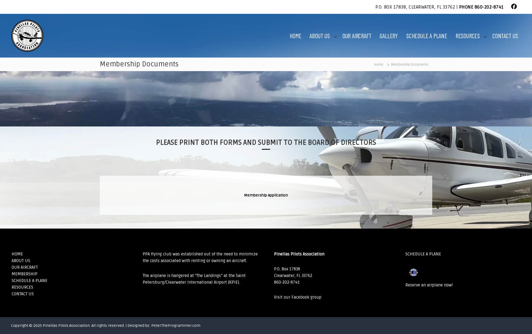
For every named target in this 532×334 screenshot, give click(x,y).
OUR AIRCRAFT (357, 36)
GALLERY (389, 36)
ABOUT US (320, 36)
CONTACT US (505, 36)
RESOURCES (468, 36)
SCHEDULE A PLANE (426, 36)
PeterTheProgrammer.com (175, 325)
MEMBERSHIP (24, 273)
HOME (295, 36)
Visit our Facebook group (297, 297)
